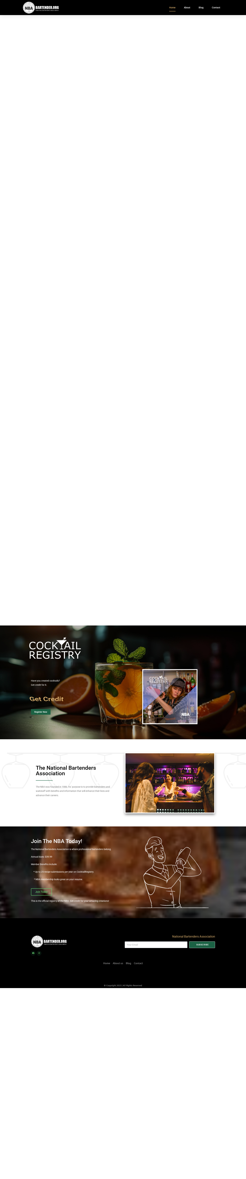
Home (172, 7)
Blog (201, 7)
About (187, 7)
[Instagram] (39, 953)
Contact (216, 7)
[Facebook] (33, 953)
